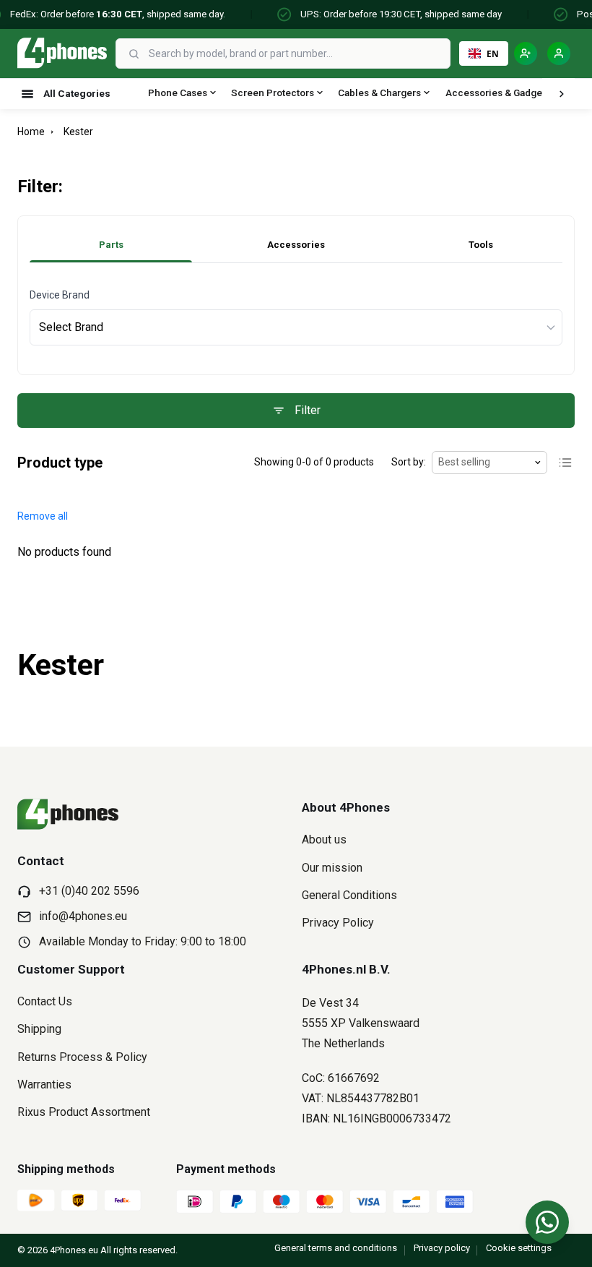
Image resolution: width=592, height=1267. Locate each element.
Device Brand (60, 295)
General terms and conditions (335, 1247)
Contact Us (44, 1001)
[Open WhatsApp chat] (547, 1222)
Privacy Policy (338, 922)
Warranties (44, 1084)
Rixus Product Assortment (83, 1112)
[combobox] (298, 53)
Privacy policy (442, 1247)
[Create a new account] (525, 53)
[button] (42, 516)
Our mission (332, 868)
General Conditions (349, 895)
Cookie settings (519, 1247)
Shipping (39, 1029)
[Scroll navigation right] (562, 94)
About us (324, 839)
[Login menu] (559, 53)
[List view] (565, 462)
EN (493, 53)
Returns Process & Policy (82, 1057)
